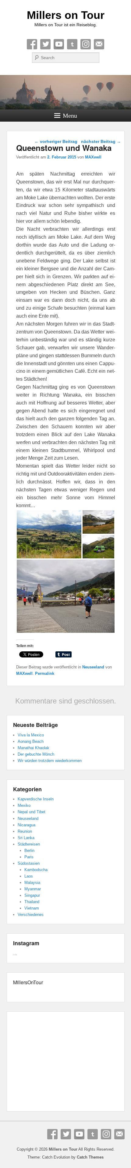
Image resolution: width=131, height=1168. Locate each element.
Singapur (32, 895)
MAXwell (93, 157)
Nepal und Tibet (31, 812)
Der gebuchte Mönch (36, 754)
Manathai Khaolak (33, 748)
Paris (29, 857)
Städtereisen (29, 844)
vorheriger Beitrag (55, 141)
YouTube (59, 44)
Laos (28, 876)
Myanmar (32, 889)
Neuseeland (93, 667)
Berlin (29, 850)
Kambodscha (36, 869)
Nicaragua (26, 825)
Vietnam (31, 908)
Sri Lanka (26, 837)
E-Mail (99, 44)
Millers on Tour (65, 15)
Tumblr (72, 44)
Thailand (31, 901)
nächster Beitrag (101, 141)
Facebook (32, 44)
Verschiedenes (31, 914)
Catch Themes (90, 1157)
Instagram (85, 44)
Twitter (45, 44)
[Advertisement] (65, 1062)
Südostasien (29, 863)
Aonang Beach (31, 741)
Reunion (25, 831)
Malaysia (32, 882)
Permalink (44, 673)
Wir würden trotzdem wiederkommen (50, 760)
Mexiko (24, 805)
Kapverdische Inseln (36, 799)
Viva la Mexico (31, 735)
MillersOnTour (28, 982)
